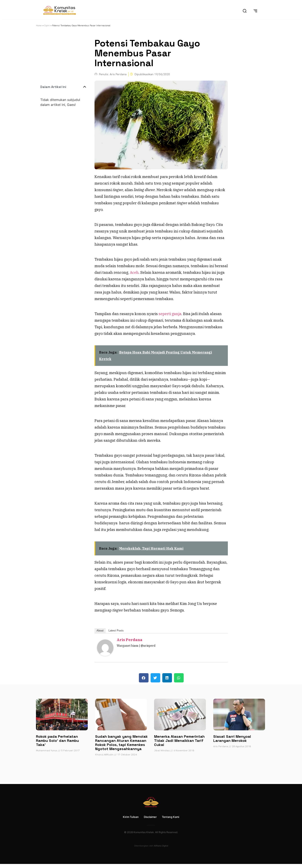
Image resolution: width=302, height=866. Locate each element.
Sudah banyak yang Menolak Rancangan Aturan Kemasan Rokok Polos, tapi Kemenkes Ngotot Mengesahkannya (121, 742)
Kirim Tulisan (131, 817)
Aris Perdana (129, 639)
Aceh (134, 272)
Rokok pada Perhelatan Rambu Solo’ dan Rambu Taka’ (57, 740)
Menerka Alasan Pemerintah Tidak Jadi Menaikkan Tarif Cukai (179, 740)
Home (39, 25)
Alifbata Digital (161, 845)
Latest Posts (116, 630)
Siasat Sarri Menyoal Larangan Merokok (232, 738)
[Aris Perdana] (105, 654)
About (100, 630)
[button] (84, 86)
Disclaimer (150, 817)
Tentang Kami (170, 817)
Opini (47, 25)
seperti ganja (170, 313)
